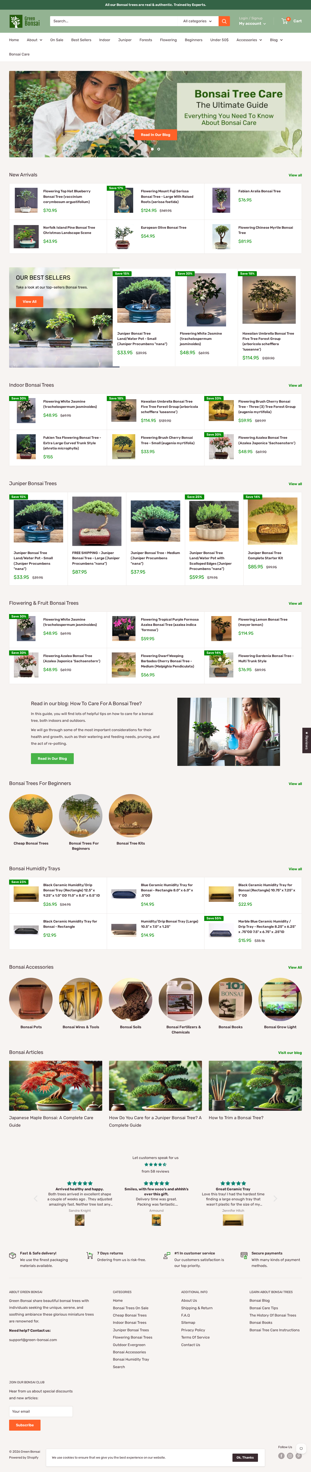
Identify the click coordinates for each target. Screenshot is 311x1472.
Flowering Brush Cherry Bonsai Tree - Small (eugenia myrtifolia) (168, 440)
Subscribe (25, 1425)
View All (29, 301)
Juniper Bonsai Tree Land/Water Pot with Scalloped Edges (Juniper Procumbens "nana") (210, 561)
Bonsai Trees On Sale (130, 1308)
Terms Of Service (195, 1337)
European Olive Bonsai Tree (163, 228)
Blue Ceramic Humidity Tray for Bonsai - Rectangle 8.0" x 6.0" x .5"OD (167, 890)
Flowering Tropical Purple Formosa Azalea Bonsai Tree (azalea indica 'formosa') (170, 624)
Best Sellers (81, 40)
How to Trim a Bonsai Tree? (236, 1117)
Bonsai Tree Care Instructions (275, 1330)
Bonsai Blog (260, 1300)
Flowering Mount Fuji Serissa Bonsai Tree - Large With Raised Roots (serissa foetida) (167, 196)
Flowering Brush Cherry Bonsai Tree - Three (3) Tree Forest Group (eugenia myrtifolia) (267, 406)
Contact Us (190, 1345)
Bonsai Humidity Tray (131, 1359)
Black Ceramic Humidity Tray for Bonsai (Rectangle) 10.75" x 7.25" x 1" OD (266, 890)
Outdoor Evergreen (129, 1345)
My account (250, 23)
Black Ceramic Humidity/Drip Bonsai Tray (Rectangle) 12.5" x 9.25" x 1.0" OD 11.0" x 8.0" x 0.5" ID (71, 890)
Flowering (168, 40)
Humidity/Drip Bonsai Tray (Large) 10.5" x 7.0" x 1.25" (169, 924)
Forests (146, 40)
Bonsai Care (19, 54)
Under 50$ (219, 40)
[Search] (224, 21)
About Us (189, 1300)
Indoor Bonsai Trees (129, 1322)
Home (14, 40)
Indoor (104, 40)
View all (296, 175)
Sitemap (188, 1322)
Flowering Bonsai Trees (132, 1337)
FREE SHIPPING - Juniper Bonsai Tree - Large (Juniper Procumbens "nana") (96, 558)
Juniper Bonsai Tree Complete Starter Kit (265, 555)
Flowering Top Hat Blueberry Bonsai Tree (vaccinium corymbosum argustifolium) (67, 196)
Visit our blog (290, 1053)
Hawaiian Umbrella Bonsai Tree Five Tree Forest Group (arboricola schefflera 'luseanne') (268, 341)
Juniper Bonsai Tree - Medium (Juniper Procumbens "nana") (155, 558)
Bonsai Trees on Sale (155, 130)
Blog (274, 40)
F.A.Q (185, 1315)
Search (119, 1367)
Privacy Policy (193, 1330)
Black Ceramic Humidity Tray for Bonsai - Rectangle (70, 924)
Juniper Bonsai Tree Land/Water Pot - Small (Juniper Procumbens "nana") (142, 338)
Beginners (193, 40)
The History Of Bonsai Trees (273, 1315)
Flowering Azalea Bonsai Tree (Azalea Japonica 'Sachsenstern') (267, 440)
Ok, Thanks (245, 1457)
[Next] (301, 317)
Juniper (125, 40)
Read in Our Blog (52, 758)
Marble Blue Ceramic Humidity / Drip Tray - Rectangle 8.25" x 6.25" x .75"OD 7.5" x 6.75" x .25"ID (267, 926)
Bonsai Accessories (129, 1352)
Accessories (247, 40)
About (32, 40)
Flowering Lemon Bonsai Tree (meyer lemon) (263, 622)
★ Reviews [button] (307, 740)
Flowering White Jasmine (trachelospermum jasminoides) (201, 338)
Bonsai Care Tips (264, 1308)
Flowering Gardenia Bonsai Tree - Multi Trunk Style (266, 658)
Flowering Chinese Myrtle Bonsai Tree (265, 230)
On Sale (56, 40)
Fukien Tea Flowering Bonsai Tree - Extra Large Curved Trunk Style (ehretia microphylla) (72, 443)
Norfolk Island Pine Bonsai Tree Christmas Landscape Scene (69, 230)
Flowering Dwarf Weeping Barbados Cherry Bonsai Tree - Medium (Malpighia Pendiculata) (167, 661)
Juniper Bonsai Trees (131, 1330)
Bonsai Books (261, 1322)
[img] (155, 1164)
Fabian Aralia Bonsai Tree (259, 191)
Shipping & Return (197, 1308)
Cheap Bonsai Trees (130, 1315)
